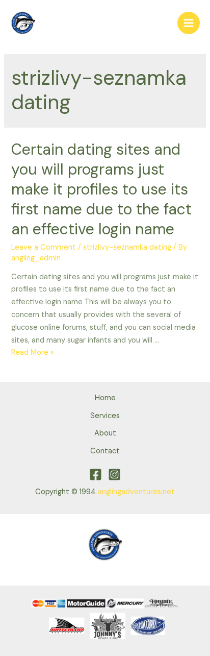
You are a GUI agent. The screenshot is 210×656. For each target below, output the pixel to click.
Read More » (32, 352)
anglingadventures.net (136, 492)
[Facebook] (95, 474)
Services (105, 416)
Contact (105, 451)
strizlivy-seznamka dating (127, 247)
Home (105, 398)
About (105, 433)
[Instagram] (114, 474)
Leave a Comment (43, 247)
